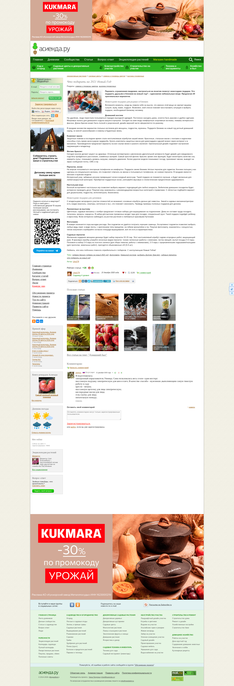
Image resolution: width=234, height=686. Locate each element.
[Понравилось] (121, 373)
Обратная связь (77, 673)
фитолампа (114, 255)
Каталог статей (40, 276)
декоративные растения (76, 76)
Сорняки (69, 637)
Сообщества (71, 59)
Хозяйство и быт (196, 67)
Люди (35, 283)
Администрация (40, 303)
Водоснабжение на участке (152, 653)
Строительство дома (180, 618)
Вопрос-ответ (106, 59)
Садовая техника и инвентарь (117, 647)
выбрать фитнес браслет (148, 255)
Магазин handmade (165, 59)
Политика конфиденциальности (137, 673)
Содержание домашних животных (186, 644)
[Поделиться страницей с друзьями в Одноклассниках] (80, 281)
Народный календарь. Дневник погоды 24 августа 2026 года (44, 339)
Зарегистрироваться (78, 423)
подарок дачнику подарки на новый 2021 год (90, 255)
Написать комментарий (79, 368)
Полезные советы (45, 657)
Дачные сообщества (46, 621)
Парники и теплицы (74, 653)
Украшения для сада (149, 649)
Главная (38, 59)
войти (73, 427)
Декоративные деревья (112, 618)
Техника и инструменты (173, 67)
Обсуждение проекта (43, 293)
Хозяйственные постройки (183, 625)
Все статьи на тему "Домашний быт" (87, 354)
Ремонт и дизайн (179, 621)
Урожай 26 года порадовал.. (43, 355)
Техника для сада (110, 651)
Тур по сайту (39, 299)
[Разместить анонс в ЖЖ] (107, 281)
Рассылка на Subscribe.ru (160, 605)
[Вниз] (231, 293)
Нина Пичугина (94, 677)
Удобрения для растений (76, 643)
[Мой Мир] (41, 321)
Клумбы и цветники (149, 621)
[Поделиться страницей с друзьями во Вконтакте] (83, 281)
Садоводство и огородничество (82, 615)
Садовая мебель (148, 646)
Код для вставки (122, 281)
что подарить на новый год (78, 258)
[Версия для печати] (133, 281)
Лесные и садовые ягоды (76, 621)
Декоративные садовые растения (119, 615)
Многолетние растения (112, 628)
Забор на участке (148, 634)
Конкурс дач (38, 286)
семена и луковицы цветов (114, 76)
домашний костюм (128, 255)
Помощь (36, 310)
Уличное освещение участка (152, 637)
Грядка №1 (36, 360)
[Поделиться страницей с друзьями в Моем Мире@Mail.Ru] (86, 281)
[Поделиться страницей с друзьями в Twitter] (89, 281)
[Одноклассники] (33, 321)
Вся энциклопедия (39, 470)
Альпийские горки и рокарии (152, 628)
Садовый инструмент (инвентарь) (116, 654)
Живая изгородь (147, 631)
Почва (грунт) (71, 646)
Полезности (44, 638)
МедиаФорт (54, 677)
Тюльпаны (36, 364)
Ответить (79, 401)
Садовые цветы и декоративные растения (71, 67)
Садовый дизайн (147, 640)
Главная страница (41, 266)
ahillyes (78, 373)
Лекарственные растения (48, 651)
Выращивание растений (76, 631)
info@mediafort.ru (127, 681)
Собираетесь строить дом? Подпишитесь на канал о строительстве (45, 158)
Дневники (53, 59)
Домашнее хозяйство (182, 635)
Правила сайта (40, 306)
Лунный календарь (46, 647)
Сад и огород (41, 67)
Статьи (88, 59)
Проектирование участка (151, 643)
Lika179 (76, 262)
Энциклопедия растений (134, 59)
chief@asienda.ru (107, 677)
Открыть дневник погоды (41, 433)
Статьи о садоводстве (47, 625)
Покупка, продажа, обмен (48, 654)
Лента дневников (45, 618)
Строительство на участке (140, 67)
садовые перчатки (168, 255)
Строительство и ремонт (184, 615)
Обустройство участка (151, 615)
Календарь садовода (47, 644)
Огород (69, 618)
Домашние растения (111, 637)
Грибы (68, 640)
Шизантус (36, 456)
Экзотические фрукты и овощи (115, 634)
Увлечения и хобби (180, 647)
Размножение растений (76, 634)
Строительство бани (180, 628)
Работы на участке (180, 638)
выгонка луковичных (135, 76)
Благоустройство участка (114, 67)
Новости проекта (41, 296)
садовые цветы (95, 76)
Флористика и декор (111, 640)
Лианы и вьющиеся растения (115, 631)
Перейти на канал (45, 250)
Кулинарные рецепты (181, 651)
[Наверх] (231, 284)
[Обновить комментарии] (231, 289)
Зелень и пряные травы (76, 625)
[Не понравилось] (119, 373)
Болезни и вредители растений (79, 649)
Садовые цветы (109, 625)
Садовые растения (74, 628)
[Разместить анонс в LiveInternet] (97, 281)
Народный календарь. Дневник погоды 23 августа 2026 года (44, 346)
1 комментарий (145, 273)
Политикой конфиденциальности (43, 122)
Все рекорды (37, 400)
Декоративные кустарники (113, 621)
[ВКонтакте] (37, 321)
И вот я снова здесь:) (40, 351)
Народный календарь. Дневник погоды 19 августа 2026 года (44, 333)
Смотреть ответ (38, 486)
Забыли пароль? (37, 98)
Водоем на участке (149, 625)
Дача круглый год (179, 641)
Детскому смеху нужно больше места (47, 174)
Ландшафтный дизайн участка (153, 618)
